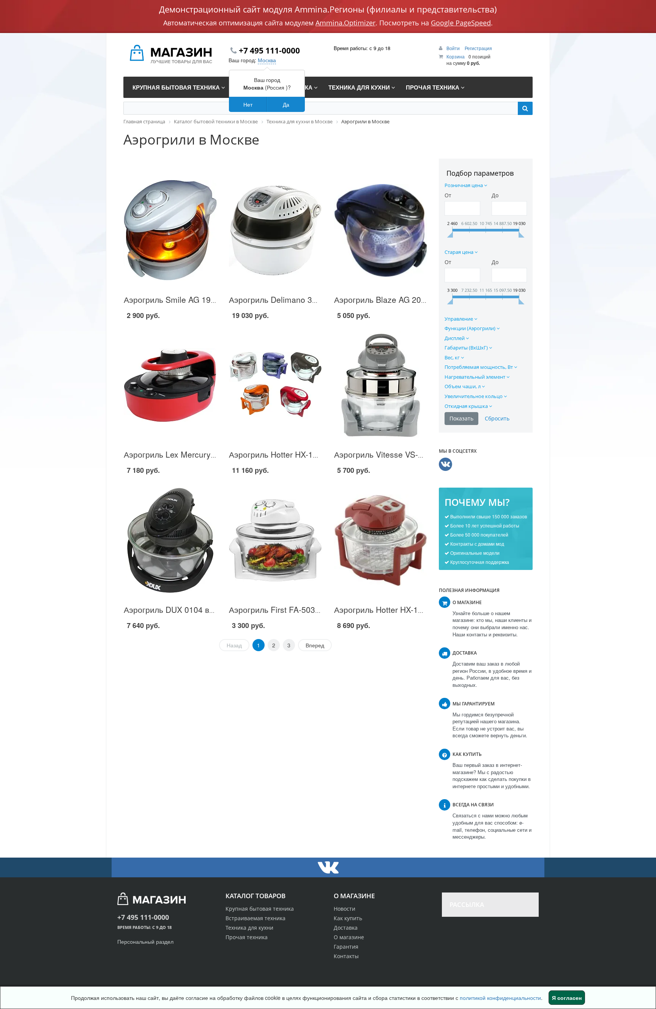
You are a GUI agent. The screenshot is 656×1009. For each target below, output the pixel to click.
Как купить (348, 918)
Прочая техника (247, 937)
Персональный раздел (145, 941)
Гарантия (346, 946)
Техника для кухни (249, 927)
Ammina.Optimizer (345, 22)
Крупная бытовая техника (260, 908)
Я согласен (567, 997)
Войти (453, 48)
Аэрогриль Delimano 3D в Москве (291, 299)
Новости (344, 908)
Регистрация (478, 48)
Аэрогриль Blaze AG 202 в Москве (398, 299)
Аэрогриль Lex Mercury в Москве (185, 454)
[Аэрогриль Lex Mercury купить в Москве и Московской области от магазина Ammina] (170, 385)
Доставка (346, 927)
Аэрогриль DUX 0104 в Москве (181, 609)
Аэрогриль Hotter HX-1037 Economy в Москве (419, 609)
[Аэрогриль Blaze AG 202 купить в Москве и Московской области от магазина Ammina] (380, 230)
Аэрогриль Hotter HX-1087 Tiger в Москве (306, 454)
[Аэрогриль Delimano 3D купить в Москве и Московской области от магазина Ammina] (275, 230)
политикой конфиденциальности (500, 997)
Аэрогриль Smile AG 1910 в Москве (190, 299)
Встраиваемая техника (255, 918)
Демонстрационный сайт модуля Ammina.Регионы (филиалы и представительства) (328, 9)
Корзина (455, 56)
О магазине (349, 937)
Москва (267, 60)
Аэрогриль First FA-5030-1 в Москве (296, 609)
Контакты (346, 956)
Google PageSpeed (461, 22)
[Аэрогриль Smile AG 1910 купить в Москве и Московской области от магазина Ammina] (170, 230)
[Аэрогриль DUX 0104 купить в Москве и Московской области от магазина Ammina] (170, 540)
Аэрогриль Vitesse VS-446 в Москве (401, 454)
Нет (247, 104)
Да (286, 104)
